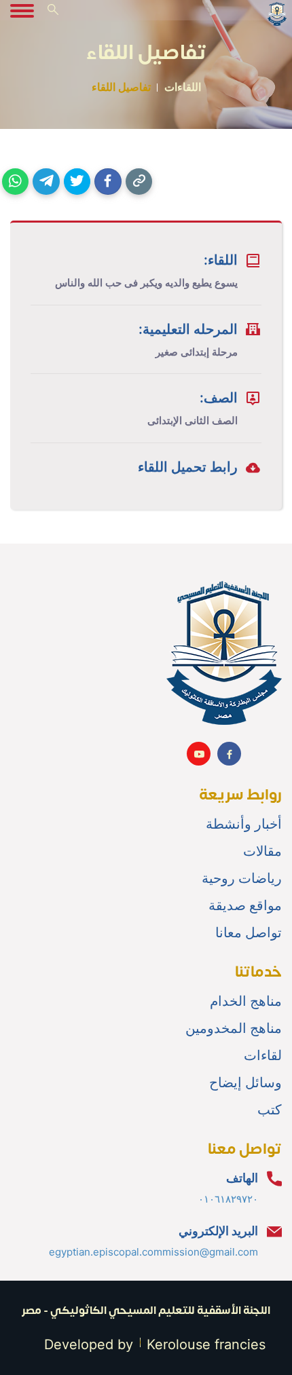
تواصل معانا (248, 932)
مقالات (262, 851)
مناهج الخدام (246, 1001)
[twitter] (77, 181)
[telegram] (46, 181)
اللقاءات (182, 87)
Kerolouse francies (206, 1344)
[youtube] (199, 754)
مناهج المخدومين (233, 1028)
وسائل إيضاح (245, 1082)
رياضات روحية (242, 878)
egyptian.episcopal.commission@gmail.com (153, 1251)
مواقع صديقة (245, 905)
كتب (269, 1109)
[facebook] (107, 181)
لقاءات (263, 1055)
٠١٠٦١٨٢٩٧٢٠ (228, 1198)
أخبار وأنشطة (244, 824)
